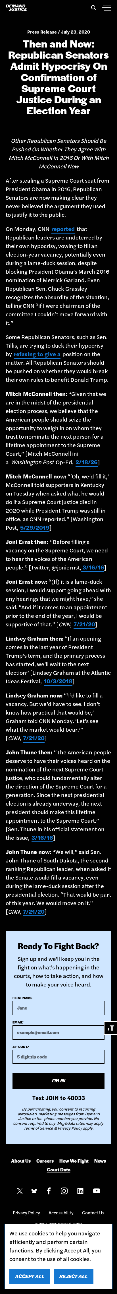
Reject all (73, 1276)
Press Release (42, 31)
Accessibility (61, 1212)
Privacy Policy (26, 1212)
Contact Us (93, 1212)
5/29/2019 (34, 527)
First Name (22, 997)
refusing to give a (37, 354)
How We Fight (74, 1161)
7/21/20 (84, 624)
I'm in (58, 1080)
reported (63, 228)
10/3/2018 (58, 681)
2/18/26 (87, 462)
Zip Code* (20, 1046)
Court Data (58, 1170)
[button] (93, 7)
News (100, 1161)
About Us (21, 1161)
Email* (18, 1022)
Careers (45, 1161)
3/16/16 (92, 567)
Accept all (30, 1276)
